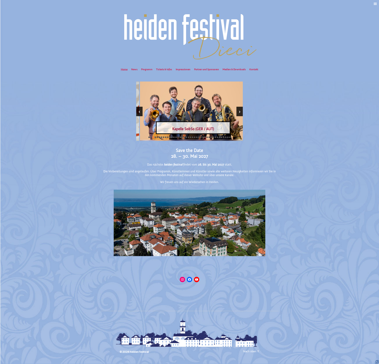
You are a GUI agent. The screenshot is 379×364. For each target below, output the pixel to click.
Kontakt (253, 69)
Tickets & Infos (164, 69)
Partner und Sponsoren (206, 69)
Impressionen (183, 69)
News (134, 69)
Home (124, 69)
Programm (146, 69)
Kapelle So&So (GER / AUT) (189, 129)
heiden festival (139, 351)
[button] (149, 137)
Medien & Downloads (234, 69)
